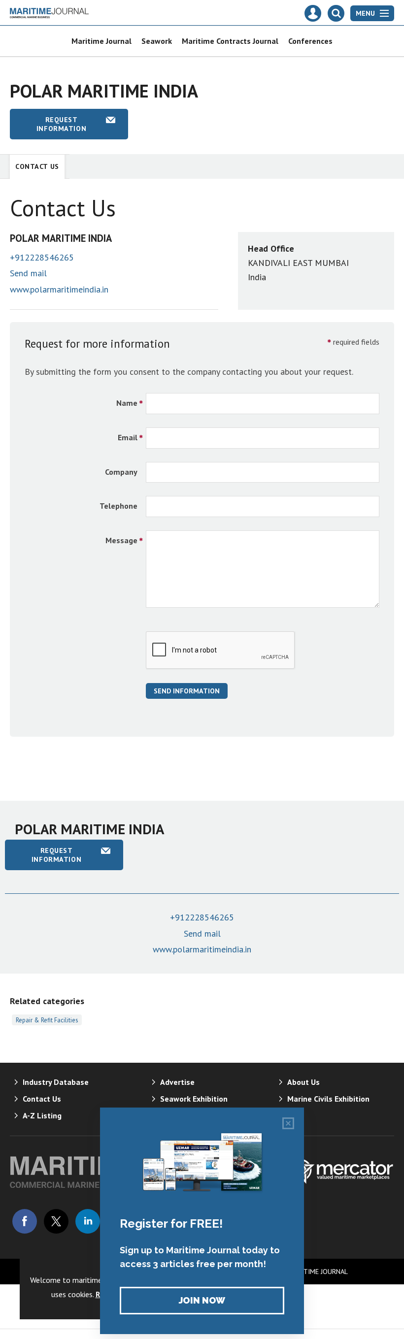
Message (121, 540)
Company (121, 472)
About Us (303, 1082)
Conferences (310, 41)
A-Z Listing (42, 1115)
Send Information (187, 690)
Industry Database (56, 1082)
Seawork (156, 41)
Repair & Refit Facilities (47, 1020)
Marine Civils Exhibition (328, 1099)
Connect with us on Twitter (56, 1221)
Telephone (118, 506)
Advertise (177, 1082)
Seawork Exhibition (194, 1099)
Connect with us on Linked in (88, 1221)
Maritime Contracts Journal (230, 41)
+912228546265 (42, 257)
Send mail (28, 273)
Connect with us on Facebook (24, 1221)
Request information (61, 124)
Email (127, 437)
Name (126, 403)
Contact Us (37, 166)
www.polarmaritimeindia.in (59, 289)
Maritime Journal (101, 41)
